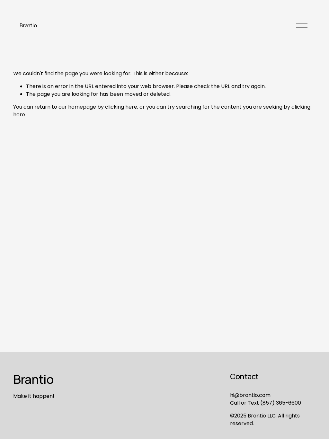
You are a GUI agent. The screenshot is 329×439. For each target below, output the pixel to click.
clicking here (121, 107)
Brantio (28, 25)
